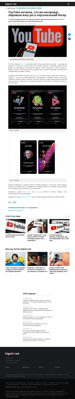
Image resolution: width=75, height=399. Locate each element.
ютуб (14, 202)
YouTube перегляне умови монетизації (15, 236)
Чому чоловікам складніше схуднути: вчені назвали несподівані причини (15, 269)
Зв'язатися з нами (40, 383)
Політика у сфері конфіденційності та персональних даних (39, 384)
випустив (23, 64)
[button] (66, 216)
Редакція (30, 383)
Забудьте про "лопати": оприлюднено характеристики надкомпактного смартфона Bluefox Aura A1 (37, 310)
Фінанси (57, 367)
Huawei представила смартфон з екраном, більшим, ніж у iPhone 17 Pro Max (37, 339)
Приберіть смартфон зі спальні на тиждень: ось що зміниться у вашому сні (37, 269)
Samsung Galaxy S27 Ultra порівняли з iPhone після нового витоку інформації (37, 318)
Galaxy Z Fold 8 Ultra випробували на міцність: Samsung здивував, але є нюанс (58, 270)
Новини (40, 367)
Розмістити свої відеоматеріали (59, 383)
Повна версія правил (11, 396)
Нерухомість (26, 367)
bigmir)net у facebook (15, 210)
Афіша (7, 367)
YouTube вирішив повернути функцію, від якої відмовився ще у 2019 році (59, 237)
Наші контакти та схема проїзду (15, 383)
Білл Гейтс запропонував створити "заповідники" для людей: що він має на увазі (36, 332)
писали (28, 192)
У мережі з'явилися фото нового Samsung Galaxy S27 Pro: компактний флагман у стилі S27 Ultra (37, 301)
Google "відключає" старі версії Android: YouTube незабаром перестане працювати (36, 237)
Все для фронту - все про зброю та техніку (29, 8)
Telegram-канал (26, 197)
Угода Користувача (13, 384)
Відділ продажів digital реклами (26, 387)
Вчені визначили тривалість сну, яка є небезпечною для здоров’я (35, 324)
